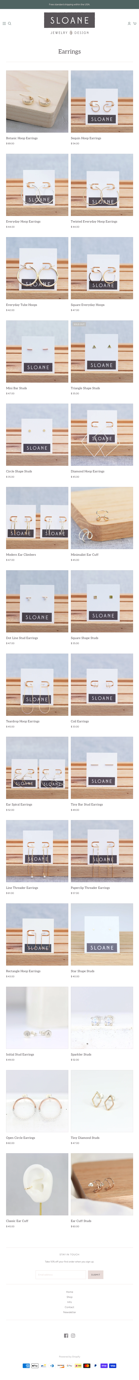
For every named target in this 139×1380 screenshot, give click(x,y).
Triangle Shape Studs (85, 388)
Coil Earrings (80, 721)
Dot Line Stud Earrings (22, 638)
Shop (70, 1297)
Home (69, 1291)
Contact (69, 1307)
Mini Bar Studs (16, 388)
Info (69, 1302)
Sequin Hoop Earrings (86, 138)
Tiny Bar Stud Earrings (87, 804)
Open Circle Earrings (20, 1138)
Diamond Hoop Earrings (87, 471)
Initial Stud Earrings (20, 1054)
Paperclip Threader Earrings (90, 888)
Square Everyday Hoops (88, 305)
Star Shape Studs (82, 971)
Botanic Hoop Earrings (22, 138)
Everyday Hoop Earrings (23, 221)
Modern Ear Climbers (21, 555)
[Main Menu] (4, 23)
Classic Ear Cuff (17, 1221)
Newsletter (69, 1312)
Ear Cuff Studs (81, 1221)
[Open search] (9, 23)
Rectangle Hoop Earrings (23, 971)
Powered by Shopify (69, 1356)
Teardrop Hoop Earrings (22, 721)
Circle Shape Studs (19, 471)
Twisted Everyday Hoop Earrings (94, 221)
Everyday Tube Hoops (21, 305)
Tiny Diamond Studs (85, 1138)
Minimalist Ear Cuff (84, 555)
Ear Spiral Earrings (19, 804)
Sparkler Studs (81, 1054)
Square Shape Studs (84, 638)
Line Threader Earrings (22, 888)
